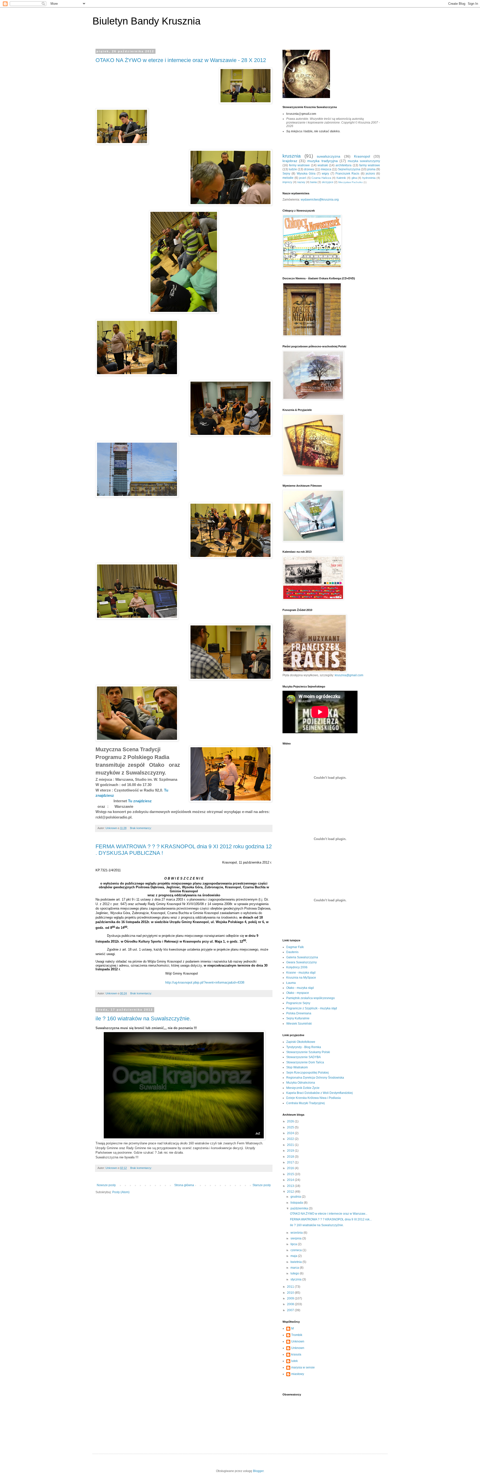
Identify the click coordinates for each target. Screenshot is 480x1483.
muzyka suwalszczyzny (364, 161)
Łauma (291, 983)
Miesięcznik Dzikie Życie (303, 1088)
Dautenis (292, 952)
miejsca (326, 169)
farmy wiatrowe (369, 165)
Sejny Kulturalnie (298, 1018)
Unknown (297, 1341)
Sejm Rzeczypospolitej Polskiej (307, 1072)
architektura (344, 165)
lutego (295, 1273)
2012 (291, 1191)
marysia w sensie (303, 1367)
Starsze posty (261, 1185)
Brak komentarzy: (141, 828)
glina (354, 177)
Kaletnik (341, 177)
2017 (291, 1162)
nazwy (301, 182)
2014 (291, 1180)
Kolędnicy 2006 (297, 967)
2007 (291, 1310)
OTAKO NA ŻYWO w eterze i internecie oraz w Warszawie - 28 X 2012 (181, 60)
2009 (291, 1298)
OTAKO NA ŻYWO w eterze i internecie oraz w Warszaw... (328, 1213)
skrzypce (327, 182)
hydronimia (369, 177)
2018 (291, 1156)
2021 (291, 1145)
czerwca (296, 1250)
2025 (291, 1127)
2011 (291, 1286)
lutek (294, 1361)
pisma (371, 169)
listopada (297, 1202)
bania (313, 182)
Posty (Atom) (121, 1192)
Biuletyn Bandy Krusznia (146, 21)
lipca (294, 1244)
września (297, 1232)
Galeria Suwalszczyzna (302, 957)
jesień (302, 177)
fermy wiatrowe (299, 165)
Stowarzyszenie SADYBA (303, 1057)
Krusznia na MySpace (301, 977)
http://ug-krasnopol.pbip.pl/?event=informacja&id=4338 (204, 982)
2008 (291, 1304)
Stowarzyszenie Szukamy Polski (308, 1052)
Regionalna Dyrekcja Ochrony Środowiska (315, 1077)
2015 (291, 1174)
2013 (291, 1186)
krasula (296, 1354)
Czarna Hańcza (321, 177)
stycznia (296, 1279)
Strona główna (184, 1185)
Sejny (286, 173)
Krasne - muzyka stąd (301, 972)
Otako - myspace (297, 993)
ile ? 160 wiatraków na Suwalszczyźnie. (143, 1018)
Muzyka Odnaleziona (300, 1082)
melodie (288, 178)
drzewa (309, 169)
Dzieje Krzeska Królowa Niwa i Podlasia (313, 1098)
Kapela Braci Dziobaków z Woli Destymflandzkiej (319, 1093)
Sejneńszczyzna (349, 169)
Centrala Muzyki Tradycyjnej (305, 1103)
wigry (325, 173)
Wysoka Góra (306, 173)
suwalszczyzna (328, 156)
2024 (291, 1133)
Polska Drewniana (298, 1013)
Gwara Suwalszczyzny (301, 962)
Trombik (296, 1335)
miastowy (297, 1374)
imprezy (287, 182)
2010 (291, 1292)
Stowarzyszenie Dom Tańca (305, 1062)
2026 (291, 1121)
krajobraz (289, 161)
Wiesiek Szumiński (299, 1023)
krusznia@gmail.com (349, 675)
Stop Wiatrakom (297, 1067)
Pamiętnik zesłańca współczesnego (310, 998)
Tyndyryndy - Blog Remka (303, 1047)
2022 (291, 1139)
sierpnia (296, 1238)
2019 (291, 1150)
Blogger (258, 1471)
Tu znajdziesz (140, 801)
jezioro (370, 173)
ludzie (293, 169)
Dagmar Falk (295, 947)
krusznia (291, 156)
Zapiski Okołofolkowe (300, 1042)
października (299, 1208)
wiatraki (323, 165)
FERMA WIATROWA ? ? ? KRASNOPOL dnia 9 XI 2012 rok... (331, 1219)
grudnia (296, 1196)
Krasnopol (362, 156)
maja (294, 1256)
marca (295, 1267)
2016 (291, 1168)
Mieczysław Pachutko (350, 182)
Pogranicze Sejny (298, 1003)
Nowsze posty (106, 1185)
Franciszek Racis (347, 173)
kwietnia (296, 1262)
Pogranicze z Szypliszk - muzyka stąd (311, 1008)
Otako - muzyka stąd (300, 988)
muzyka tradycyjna (322, 161)
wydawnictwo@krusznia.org (320, 199)
